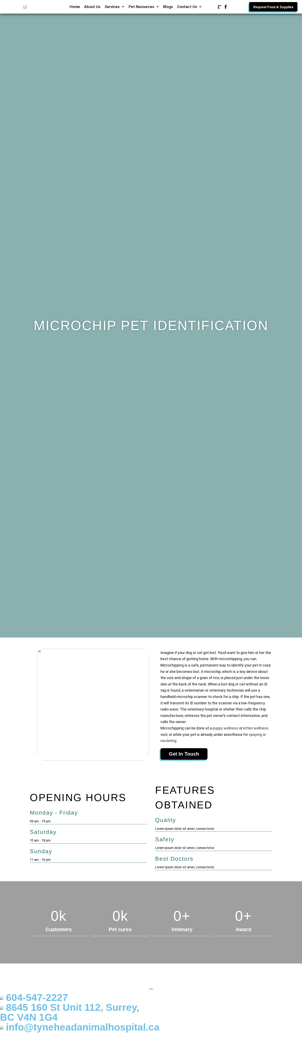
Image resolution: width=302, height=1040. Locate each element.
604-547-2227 (35, 997)
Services (112, 6)
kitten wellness (256, 728)
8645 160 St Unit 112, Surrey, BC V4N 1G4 (69, 1012)
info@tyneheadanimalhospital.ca (81, 1027)
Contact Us (187, 6)
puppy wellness (225, 728)
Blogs (168, 6)
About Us (92, 6)
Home (75, 6)
